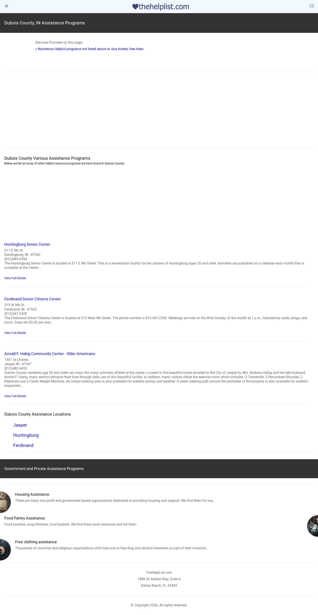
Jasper (20, 425)
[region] (159, 113)
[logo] (159, 7)
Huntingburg (26, 435)
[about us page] (311, 6)
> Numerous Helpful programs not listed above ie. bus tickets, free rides (89, 49)
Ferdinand (23, 445)
